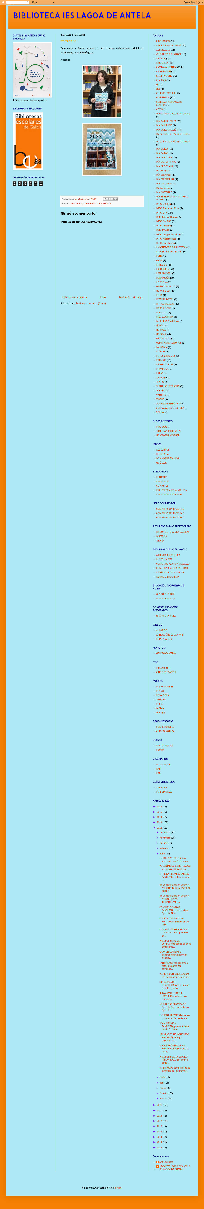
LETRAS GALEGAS (165, 304)
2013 (160, 1142)
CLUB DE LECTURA (165, 93)
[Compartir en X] (110, 199)
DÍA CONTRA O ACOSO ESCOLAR (173, 114)
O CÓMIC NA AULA (166, 616)
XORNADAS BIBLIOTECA (168, 404)
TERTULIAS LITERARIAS (168, 386)
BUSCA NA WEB (164, 559)
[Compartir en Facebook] (113, 199)
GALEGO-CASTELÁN (166, 653)
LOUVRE (160, 713)
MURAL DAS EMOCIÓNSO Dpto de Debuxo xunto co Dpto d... (174, 1007)
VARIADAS (161, 787)
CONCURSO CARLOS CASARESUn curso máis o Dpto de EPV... (173, 910)
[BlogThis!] (107, 199)
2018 (160, 1116)
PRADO (160, 691)
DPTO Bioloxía (163, 204)
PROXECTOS (162, 369)
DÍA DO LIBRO (163, 183)
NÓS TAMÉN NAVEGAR (168, 435)
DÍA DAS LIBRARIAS (166, 162)
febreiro (164, 1093)
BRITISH (160, 704)
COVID (159, 109)
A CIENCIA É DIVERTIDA (168, 555)
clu (157, 84)
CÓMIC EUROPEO (165, 727)
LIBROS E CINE (163, 308)
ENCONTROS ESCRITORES (169, 252)
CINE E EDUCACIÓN (166, 672)
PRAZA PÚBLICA (164, 746)
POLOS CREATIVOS (165, 356)
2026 (160, 807)
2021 (160, 1105)
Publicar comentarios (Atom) (91, 303)
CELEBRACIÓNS (164, 76)
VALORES (161, 395)
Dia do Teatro (163, 188)
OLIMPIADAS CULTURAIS (169, 343)
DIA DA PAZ (162, 149)
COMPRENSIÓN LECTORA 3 (170, 509)
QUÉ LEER (161, 463)
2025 (160, 812)
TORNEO (160, 390)
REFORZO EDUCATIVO (167, 577)
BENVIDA (161, 58)
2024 (160, 817)
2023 (160, 822)
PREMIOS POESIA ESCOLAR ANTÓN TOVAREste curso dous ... (173, 1060)
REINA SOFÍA (163, 695)
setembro (165, 848)
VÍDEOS (160, 399)
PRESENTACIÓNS (164, 639)
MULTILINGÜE (163, 764)
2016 (160, 1126)
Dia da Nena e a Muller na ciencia (173, 141)
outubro (164, 843)
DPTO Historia (163, 226)
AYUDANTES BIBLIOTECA (168, 54)
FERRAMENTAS (164, 273)
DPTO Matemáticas (166, 239)
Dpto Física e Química (167, 217)
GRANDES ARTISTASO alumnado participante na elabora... (173, 955)
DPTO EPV (161, 213)
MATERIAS (161, 536)
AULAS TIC (161, 630)
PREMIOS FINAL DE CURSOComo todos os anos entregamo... (175, 944)
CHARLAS (161, 80)
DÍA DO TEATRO (164, 192)
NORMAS (161, 330)
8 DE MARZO (163, 41)
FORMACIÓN (163, 278)
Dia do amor (162, 170)
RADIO (159, 373)
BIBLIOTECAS (163, 481)
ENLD (159, 256)
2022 (160, 828)
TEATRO (160, 382)
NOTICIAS (161, 334)
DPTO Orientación (165, 243)
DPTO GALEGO (163, 221)
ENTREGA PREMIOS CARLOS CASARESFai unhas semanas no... (174, 877)
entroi (159, 260)
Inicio (103, 297)
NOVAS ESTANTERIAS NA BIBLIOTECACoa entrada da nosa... (174, 1048)
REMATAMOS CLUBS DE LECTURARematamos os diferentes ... (173, 996)
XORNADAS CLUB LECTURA (170, 408)
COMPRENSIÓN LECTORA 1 (170, 513)
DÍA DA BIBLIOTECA (166, 121)
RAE (158, 769)
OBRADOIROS (163, 338)
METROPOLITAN (164, 686)
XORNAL (160, 412)
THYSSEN (160, 699)
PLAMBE (160, 351)
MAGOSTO (161, 312)
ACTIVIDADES (163, 50)
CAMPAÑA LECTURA (93, 204)
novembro (165, 838)
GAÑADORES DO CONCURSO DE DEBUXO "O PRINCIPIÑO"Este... (174, 899)
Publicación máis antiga (131, 297)
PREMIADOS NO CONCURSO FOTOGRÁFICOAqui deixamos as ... (174, 1037)
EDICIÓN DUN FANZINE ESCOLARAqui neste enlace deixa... (174, 921)
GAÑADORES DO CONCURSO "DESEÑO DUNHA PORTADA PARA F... (174, 888)
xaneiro (164, 1098)
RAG (158, 773)
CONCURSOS (162, 97)
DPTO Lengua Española (168, 234)
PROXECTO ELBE (164, 364)
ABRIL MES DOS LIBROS (168, 45)
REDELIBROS (162, 450)
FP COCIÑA (162, 282)
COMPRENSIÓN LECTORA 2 (170, 517)
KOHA (159, 295)
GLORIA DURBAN (165, 594)
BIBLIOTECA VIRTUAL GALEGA (171, 490)
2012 (160, 1147)
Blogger (118, 1188)
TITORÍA (160, 541)
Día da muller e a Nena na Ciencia (173, 134)
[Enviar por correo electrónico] (104, 199)
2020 (160, 1110)
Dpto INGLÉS (163, 230)
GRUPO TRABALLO (165, 286)
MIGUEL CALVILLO (165, 598)
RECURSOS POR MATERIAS (170, 572)
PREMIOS (107, 204)
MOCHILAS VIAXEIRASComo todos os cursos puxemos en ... (174, 932)
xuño (163, 853)
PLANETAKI (161, 477)
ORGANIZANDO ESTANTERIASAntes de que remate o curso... (174, 985)
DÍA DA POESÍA (164, 157)
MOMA (160, 708)
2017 (160, 1121)
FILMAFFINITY (163, 668)
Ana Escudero (166, 1162)
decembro (165, 832)
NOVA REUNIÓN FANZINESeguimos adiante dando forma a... (174, 1026)
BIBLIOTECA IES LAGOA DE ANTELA (82, 15)
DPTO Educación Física (167, 208)
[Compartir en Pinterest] (116, 199)
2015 (160, 1131)
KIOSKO (160, 750)
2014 (160, 1137)
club (158, 89)
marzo (163, 1088)
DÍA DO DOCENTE (165, 179)
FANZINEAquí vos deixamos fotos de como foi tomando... (173, 966)
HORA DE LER (163, 291)
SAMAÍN (160, 378)
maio (163, 1077)
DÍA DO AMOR (163, 175)
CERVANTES (162, 486)
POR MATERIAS (164, 792)
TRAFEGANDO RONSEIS (168, 431)
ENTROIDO (161, 265)
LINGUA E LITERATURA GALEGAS (172, 532)
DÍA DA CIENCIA (164, 125)
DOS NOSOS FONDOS (167, 458)
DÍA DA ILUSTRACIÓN (167, 130)
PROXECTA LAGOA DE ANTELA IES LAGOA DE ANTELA (174, 1168)
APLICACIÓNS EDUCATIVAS (169, 635)
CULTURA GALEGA (165, 731)
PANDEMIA (162, 347)
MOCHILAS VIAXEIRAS (167, 321)
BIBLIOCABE (162, 427)
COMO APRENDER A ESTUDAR (172, 568)
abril (162, 1083)
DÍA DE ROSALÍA (164, 166)
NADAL (159, 325)
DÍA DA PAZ (162, 153)
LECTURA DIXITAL (165, 299)
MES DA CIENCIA (164, 317)
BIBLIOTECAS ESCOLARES (169, 494)
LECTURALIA (162, 454)
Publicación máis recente (74, 297)
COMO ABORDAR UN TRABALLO (173, 564)
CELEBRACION (163, 71)
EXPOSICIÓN (162, 269)
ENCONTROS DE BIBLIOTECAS (171, 247)
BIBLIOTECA (77, 204)
